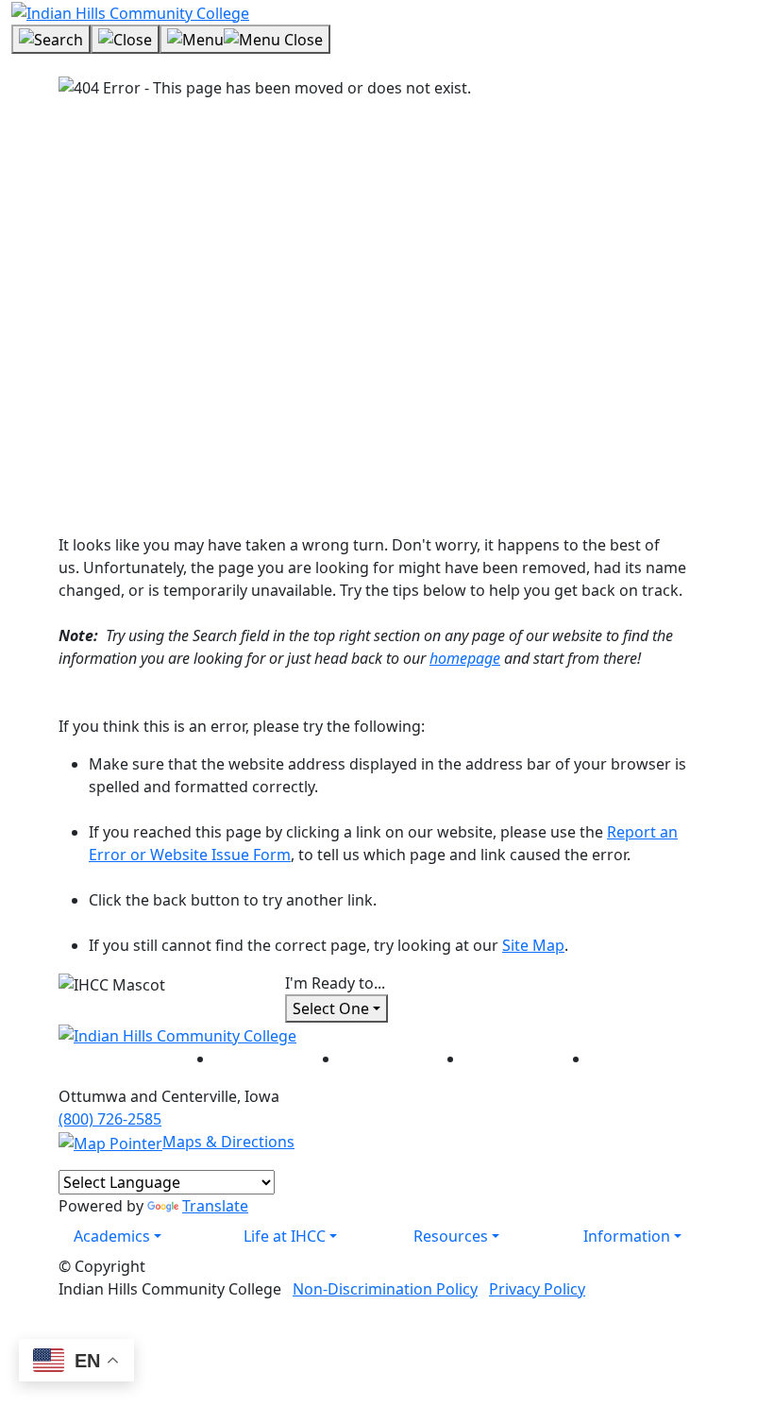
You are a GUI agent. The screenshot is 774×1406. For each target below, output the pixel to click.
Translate (215, 1205)
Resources (450, 1236)
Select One (331, 1008)
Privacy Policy (537, 1289)
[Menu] (245, 40)
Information (626, 1236)
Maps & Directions (228, 1141)
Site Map (533, 945)
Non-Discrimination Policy (385, 1289)
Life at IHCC (285, 1236)
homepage (464, 658)
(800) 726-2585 (110, 1119)
